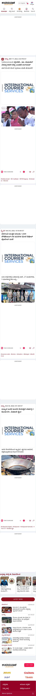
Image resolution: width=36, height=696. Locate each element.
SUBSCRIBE (29, 665)
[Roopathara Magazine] (29, 673)
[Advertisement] (18, 37)
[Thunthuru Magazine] (29, 677)
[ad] (19, 88)
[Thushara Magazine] (7, 677)
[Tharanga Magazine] (7, 673)
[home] (8, 3)
